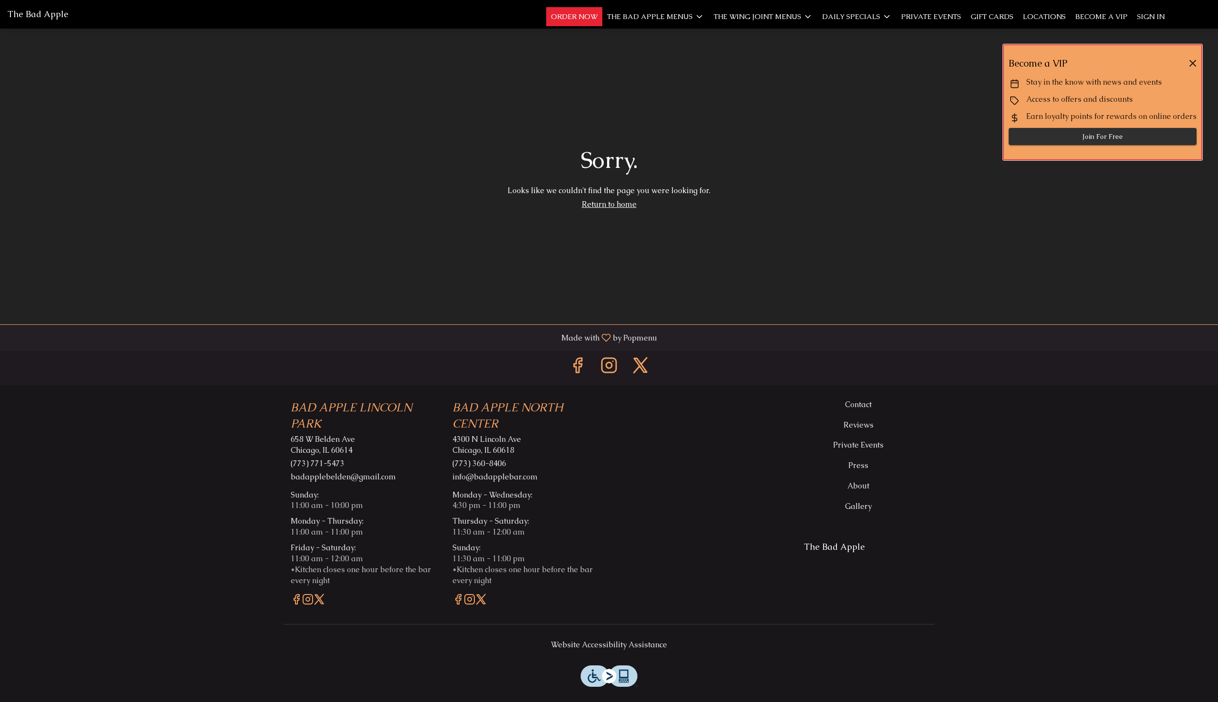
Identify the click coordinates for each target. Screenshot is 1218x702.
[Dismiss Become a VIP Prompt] (1192, 63)
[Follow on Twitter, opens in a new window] (640, 368)
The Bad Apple (831, 551)
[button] (655, 16)
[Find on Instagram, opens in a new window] (609, 368)
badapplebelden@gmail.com (343, 477)
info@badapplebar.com (495, 477)
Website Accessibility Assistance (609, 645)
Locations (1044, 16)
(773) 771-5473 (317, 463)
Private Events (931, 16)
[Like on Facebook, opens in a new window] (577, 368)
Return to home (609, 204)
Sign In (1151, 16)
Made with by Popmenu (332, 337)
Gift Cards (992, 16)
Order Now (574, 16)
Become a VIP (1101, 16)
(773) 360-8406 (479, 463)
